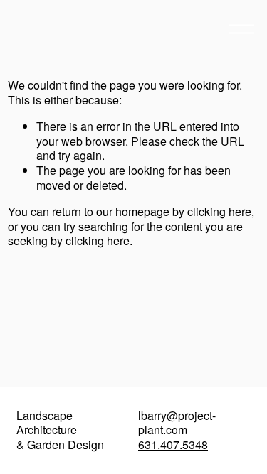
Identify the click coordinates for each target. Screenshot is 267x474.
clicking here (219, 211)
